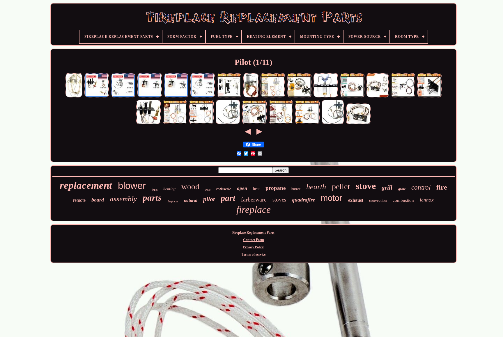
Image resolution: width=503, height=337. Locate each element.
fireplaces (172, 201)
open (242, 188)
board (97, 200)
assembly (123, 199)
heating (169, 189)
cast (207, 189)
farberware (254, 199)
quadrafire (303, 200)
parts (152, 197)
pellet (341, 186)
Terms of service (253, 254)
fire (441, 187)
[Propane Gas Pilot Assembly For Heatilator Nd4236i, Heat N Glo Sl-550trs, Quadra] (201, 124)
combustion (403, 200)
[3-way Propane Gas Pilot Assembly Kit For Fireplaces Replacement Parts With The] (429, 97)
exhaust (355, 200)
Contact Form (253, 240)
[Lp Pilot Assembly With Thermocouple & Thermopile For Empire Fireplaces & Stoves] (403, 97)
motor (331, 198)
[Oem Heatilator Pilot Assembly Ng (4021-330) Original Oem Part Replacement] (74, 97)
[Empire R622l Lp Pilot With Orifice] (251, 97)
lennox (427, 200)
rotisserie (223, 189)
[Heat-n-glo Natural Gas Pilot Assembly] (96, 97)
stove (366, 186)
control (421, 187)
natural (190, 200)
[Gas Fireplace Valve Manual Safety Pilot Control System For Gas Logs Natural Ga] (229, 97)
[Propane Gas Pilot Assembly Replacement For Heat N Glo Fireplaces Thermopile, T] (175, 124)
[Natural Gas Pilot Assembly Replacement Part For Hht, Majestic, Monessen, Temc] (377, 97)
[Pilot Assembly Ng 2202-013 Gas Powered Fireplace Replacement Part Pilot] (149, 97)
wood (190, 186)
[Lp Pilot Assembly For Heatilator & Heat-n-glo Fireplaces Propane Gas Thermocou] (273, 97)
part (228, 198)
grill (387, 187)
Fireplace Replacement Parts (253, 233)
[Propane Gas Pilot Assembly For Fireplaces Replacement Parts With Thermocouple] (352, 97)
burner (295, 189)
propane (275, 188)
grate (401, 189)
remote (79, 200)
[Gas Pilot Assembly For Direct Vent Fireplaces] (148, 124)
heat (256, 189)
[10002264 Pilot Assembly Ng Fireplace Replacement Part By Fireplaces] (123, 97)
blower (132, 185)
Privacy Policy (253, 247)
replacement (86, 185)
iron (154, 189)
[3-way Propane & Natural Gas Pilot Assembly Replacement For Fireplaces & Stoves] (254, 124)
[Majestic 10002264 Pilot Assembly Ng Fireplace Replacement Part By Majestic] (228, 124)
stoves (279, 200)
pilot (209, 199)
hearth (316, 187)
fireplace (253, 209)
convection (378, 200)
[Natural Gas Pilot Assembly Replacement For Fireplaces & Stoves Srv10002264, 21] (307, 124)
